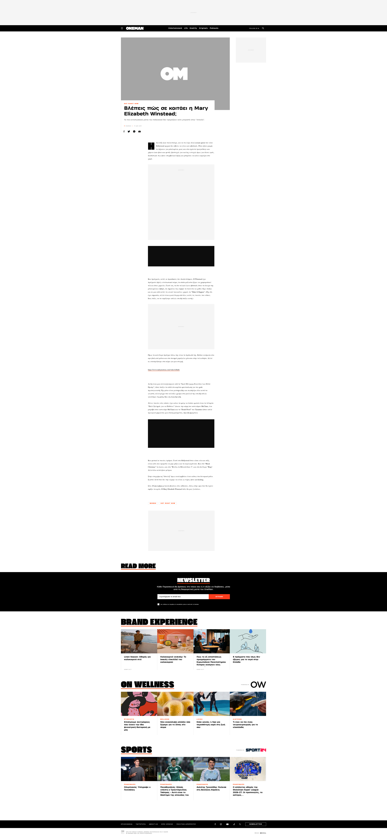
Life (186, 28)
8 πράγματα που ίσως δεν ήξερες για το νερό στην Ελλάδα (246, 659)
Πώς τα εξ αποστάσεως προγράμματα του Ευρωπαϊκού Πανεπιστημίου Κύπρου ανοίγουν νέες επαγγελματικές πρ (211, 662)
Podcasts (214, 28)
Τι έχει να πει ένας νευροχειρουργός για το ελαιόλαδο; (245, 724)
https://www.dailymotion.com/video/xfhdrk (164, 369)
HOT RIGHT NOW (131, 103)
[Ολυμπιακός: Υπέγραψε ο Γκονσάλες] (139, 769)
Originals (203, 28)
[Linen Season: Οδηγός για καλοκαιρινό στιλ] (139, 641)
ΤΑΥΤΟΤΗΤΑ (141, 824)
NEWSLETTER (255, 824)
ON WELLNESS (147, 685)
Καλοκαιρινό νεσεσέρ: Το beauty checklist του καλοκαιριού (173, 659)
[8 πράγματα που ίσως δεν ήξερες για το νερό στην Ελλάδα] (248, 641)
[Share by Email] (139, 131)
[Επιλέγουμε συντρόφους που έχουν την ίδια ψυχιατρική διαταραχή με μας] (139, 704)
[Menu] (122, 28)
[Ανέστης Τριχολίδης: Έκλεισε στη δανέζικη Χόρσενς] (212, 769)
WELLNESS (164, 719)
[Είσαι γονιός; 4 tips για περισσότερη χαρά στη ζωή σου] (212, 704)
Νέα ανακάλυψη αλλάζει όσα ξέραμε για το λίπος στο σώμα (175, 724)
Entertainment (175, 28)
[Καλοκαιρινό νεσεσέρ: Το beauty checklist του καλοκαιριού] (175, 641)
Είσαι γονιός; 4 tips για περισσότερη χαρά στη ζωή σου (211, 724)
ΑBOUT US (153, 824)
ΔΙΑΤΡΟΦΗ (237, 719)
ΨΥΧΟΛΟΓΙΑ (129, 719)
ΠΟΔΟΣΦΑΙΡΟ (130, 784)
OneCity (193, 28)
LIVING (200, 719)
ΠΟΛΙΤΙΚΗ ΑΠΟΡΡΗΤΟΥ (186, 824)
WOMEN (153, 503)
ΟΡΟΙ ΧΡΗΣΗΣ (167, 824)
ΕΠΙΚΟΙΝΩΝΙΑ (126, 824)
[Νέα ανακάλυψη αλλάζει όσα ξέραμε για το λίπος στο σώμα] (175, 704)
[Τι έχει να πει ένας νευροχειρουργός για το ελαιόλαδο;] (248, 704)
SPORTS (136, 750)
